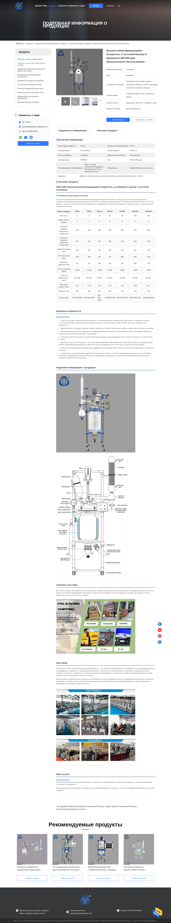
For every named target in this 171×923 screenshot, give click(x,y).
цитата (96, 6)
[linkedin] (160, 636)
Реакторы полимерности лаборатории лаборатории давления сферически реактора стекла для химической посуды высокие (30, 868)
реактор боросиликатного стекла (70, 809)
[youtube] (160, 630)
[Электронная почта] (26, 137)
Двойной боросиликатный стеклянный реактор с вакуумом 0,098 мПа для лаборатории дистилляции (102, 868)
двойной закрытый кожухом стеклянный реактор (82, 806)
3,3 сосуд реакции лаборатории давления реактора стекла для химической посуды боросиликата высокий (67, 868)
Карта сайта (18, 921)
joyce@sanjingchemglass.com (34, 127)
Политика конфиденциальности (37, 921)
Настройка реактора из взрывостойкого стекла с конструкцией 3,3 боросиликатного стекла (139, 868)
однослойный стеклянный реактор (121, 806)
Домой (38, 6)
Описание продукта (107, 130)
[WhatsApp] (20, 137)
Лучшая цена (118, 120)
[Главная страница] (19, 5)
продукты (53, 6)
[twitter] (160, 642)
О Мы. (45, 6)
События (63, 6)
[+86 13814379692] (31, 137)
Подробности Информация (72, 130)
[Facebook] (160, 624)
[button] (20, 854)
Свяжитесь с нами (76, 6)
